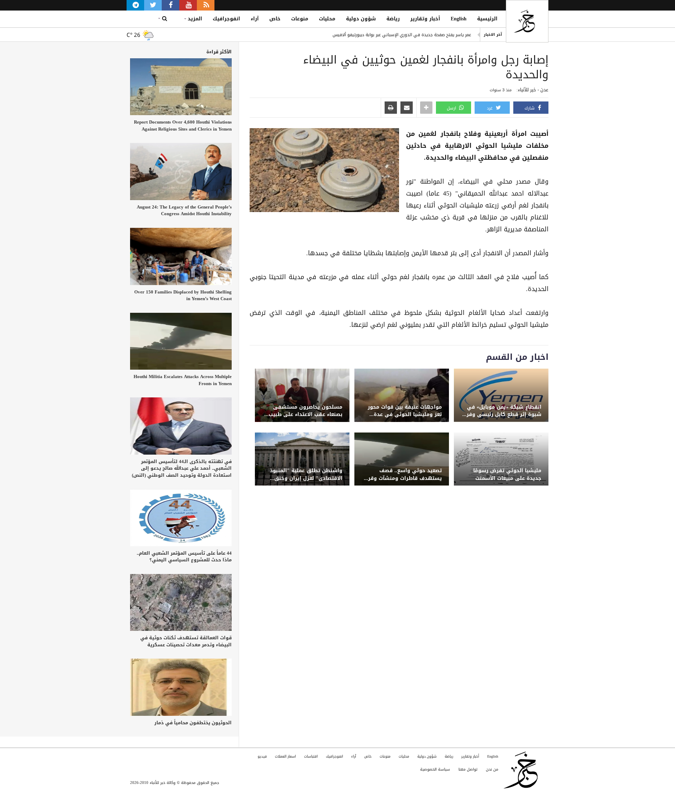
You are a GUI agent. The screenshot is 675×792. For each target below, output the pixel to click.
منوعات (299, 19)
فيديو (262, 756)
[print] (390, 108)
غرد (490, 108)
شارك (530, 108)
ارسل (452, 108)
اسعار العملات (285, 756)
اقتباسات (311, 756)
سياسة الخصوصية (435, 769)
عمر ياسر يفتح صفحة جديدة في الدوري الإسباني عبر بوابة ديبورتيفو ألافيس (402, 34)
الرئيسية (487, 19)
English (459, 19)
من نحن (492, 769)
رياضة (393, 19)
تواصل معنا (467, 769)
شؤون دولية (361, 19)
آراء (255, 19)
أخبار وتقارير (425, 19)
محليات (327, 19)
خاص (275, 19)
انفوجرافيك (226, 19)
